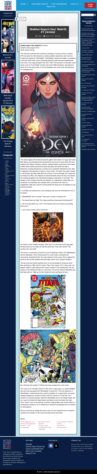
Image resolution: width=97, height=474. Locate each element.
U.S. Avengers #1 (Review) (88, 90)
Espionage (7, 168)
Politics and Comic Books (9, 184)
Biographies (7, 165)
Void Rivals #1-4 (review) (87, 62)
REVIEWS (23, 4)
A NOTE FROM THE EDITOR (40, 4)
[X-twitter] (56, 445)
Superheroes (7, 189)
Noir (6, 182)
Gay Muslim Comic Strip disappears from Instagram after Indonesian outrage (88, 35)
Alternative (7, 160)
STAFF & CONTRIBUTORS (59, 4)
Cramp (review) (85, 48)
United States (7, 191)
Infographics (7, 176)
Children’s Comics (8, 166)
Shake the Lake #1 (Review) (88, 149)
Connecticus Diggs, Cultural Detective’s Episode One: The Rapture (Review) (88, 99)
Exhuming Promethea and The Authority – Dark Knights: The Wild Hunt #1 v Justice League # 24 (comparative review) (88, 42)
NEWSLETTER (51, 6)
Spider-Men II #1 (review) (87, 129)
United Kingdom (7, 190)
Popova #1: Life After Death (88, 111)
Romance (6, 185)
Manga (6, 180)
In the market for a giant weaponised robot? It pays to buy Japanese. (88, 70)
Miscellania (7, 181)
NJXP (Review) (85, 132)
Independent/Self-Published (9, 175)
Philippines (7, 183)
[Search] (95, 15)
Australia (6, 164)
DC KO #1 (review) (85, 122)
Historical (6, 172)
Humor (6, 174)
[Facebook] (50, 445)
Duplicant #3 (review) (86, 55)
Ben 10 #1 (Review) (86, 83)
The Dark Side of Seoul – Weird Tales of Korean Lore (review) (88, 145)
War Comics (7, 192)
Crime (6, 167)
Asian (6, 163)
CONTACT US (74, 4)
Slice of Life (7, 188)
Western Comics (8, 193)
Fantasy (6, 169)
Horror (6, 173)
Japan (6, 177)
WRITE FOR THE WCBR (33, 451)
